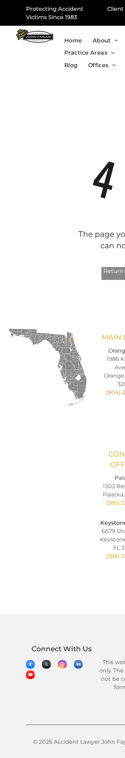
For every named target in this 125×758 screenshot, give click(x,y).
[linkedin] (78, 665)
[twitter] (46, 665)
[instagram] (62, 665)
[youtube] (30, 675)
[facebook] (30, 665)
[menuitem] (73, 41)
